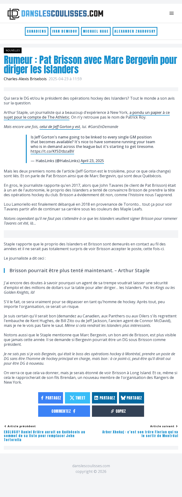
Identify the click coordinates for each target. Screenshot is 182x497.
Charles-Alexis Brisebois (25, 78)
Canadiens (36, 31)
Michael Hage (96, 31)
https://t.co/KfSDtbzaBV (52, 151)
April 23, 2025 (92, 160)
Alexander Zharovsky (134, 31)
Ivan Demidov (64, 31)
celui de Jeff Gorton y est (60, 126)
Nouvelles (13, 50)
